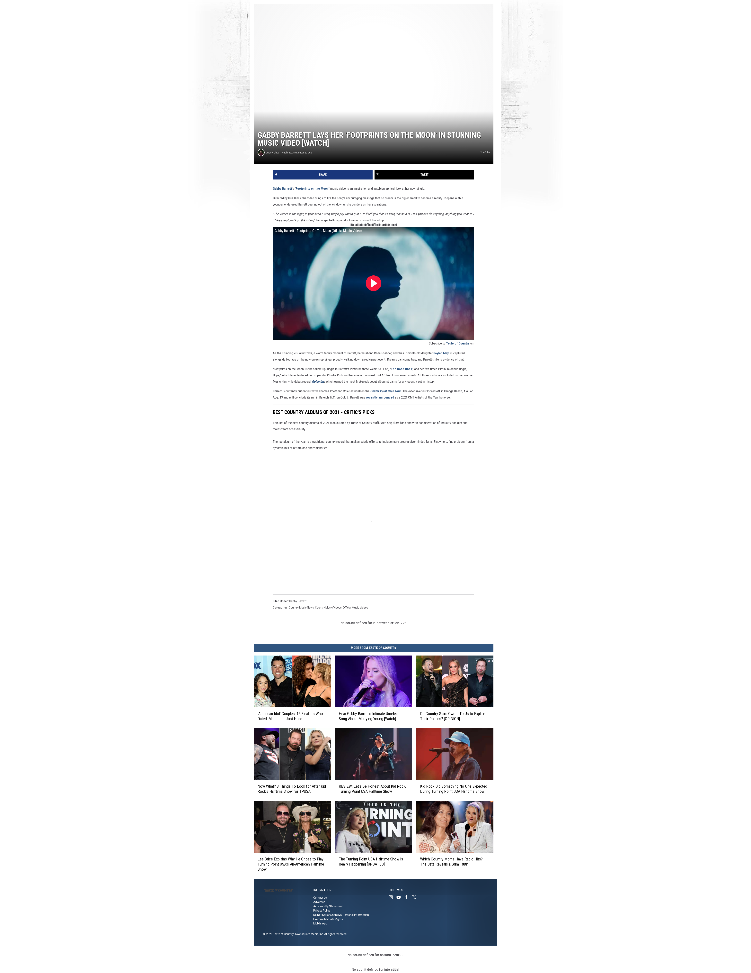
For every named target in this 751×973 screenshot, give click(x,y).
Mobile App (320, 923)
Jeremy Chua (272, 152)
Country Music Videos (328, 607)
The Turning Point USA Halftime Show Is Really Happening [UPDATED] (371, 862)
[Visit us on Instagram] (392, 897)
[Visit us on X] (416, 897)
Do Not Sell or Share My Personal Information (341, 914)
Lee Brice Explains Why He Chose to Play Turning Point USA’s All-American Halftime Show (291, 864)
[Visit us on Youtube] (400, 897)
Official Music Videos (355, 607)
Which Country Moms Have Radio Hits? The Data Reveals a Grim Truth (451, 862)
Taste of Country (458, 343)
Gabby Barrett (282, 188)
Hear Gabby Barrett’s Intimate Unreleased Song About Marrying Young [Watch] (371, 716)
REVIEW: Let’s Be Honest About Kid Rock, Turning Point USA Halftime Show (372, 789)
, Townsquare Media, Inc (308, 934)
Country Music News (301, 607)
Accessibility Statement (328, 906)
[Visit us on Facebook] (408, 897)
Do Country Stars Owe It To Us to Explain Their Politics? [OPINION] (452, 716)
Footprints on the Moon (312, 188)
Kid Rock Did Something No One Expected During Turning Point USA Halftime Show (453, 789)
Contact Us (320, 897)
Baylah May (441, 353)
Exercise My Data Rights (328, 919)
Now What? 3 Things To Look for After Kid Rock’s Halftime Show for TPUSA (292, 789)
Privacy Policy (321, 910)
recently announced (380, 397)
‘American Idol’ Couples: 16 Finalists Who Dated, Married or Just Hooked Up (290, 716)
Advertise (319, 902)
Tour (385, 391)
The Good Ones (401, 369)
